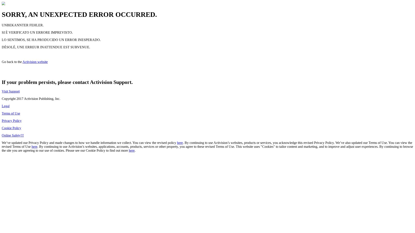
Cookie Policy (11, 128)
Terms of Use (11, 113)
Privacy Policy (12, 121)
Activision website (35, 62)
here (180, 143)
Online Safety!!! (13, 135)
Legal (6, 106)
